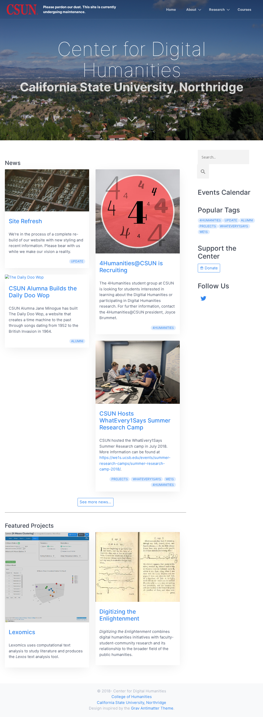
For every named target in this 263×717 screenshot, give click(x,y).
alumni (77, 341)
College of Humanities (131, 696)
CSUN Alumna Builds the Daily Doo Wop (43, 292)
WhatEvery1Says (147, 479)
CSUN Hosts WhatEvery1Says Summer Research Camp (135, 420)
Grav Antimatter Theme (152, 708)
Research (217, 9)
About (191, 9)
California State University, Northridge (131, 702)
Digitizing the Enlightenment (119, 615)
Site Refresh (25, 221)
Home (171, 9)
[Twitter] (203, 297)
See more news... (95, 501)
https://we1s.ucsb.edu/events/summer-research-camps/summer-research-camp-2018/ (135, 463)
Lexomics (22, 631)
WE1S (170, 479)
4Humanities (163, 328)
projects (119, 479)
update (77, 261)
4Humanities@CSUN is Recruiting (131, 266)
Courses (244, 9)
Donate (211, 268)
